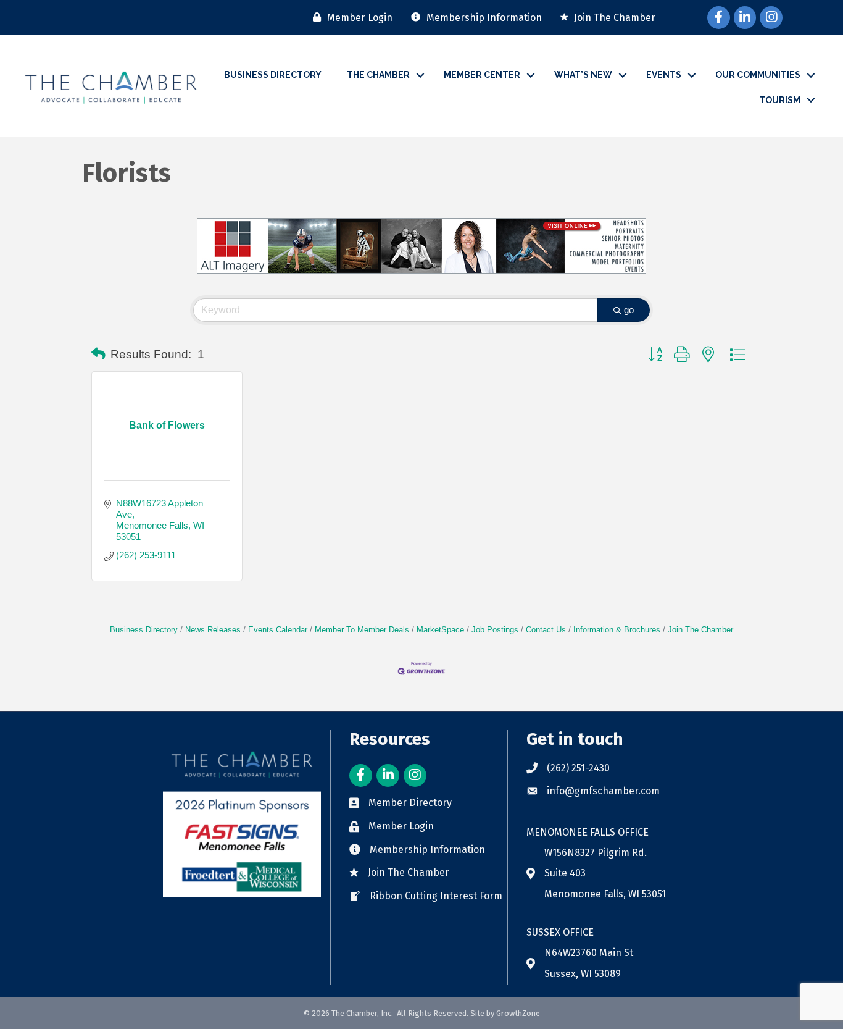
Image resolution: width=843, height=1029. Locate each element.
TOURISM (779, 100)
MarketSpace (440, 629)
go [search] (629, 309)
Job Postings (494, 629)
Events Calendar (277, 629)
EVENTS (663, 75)
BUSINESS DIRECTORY (273, 75)
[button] (98, 354)
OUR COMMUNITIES (757, 75)
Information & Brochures (616, 629)
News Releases (213, 629)
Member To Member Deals (362, 629)
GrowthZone (518, 1013)
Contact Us (546, 629)
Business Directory (144, 629)
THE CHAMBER (378, 75)
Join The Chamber (700, 629)
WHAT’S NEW (583, 75)
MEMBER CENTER (482, 75)
